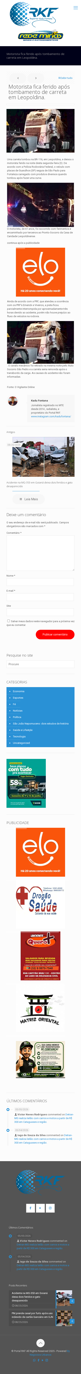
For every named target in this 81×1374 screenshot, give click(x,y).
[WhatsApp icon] (34, 1360)
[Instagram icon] (46, 1360)
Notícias (17, 710)
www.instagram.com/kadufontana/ (51, 416)
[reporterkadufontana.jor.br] (34, 14)
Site (8, 605)
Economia (18, 691)
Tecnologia (19, 736)
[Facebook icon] (38, 1360)
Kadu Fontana (39, 400)
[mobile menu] (75, 7)
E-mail (10, 590)
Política (17, 717)
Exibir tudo (67, 77)
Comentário (13, 532)
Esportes (18, 697)
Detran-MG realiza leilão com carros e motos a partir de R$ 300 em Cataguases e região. (44, 1118)
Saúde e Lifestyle (22, 730)
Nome (10, 575)
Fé (14, 704)
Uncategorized (21, 742)
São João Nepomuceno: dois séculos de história (41, 723)
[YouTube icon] (42, 1360)
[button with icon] (30, 1208)
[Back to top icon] (40, 1343)
